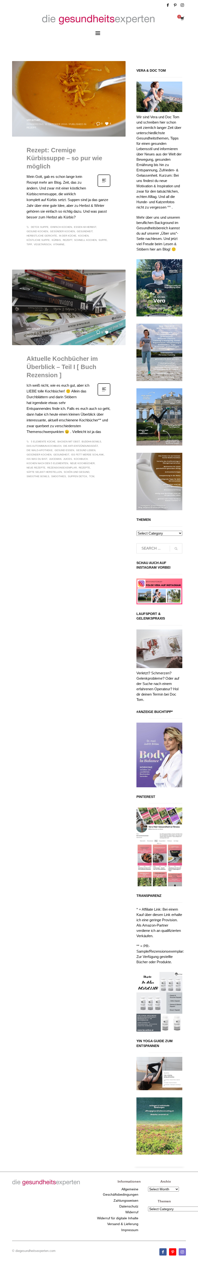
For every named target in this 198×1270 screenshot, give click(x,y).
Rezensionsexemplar (62, 467)
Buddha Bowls (91, 441)
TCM (91, 476)
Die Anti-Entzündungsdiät (80, 446)
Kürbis (56, 240)
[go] (176, 549)
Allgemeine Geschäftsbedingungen (120, 1191)
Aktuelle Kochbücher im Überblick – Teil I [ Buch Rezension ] (62, 367)
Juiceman (55, 459)
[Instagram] (182, 5)
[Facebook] (167, 5)
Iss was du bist (37, 459)
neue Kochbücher (82, 463)
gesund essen (64, 450)
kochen (83, 235)
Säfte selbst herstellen (44, 472)
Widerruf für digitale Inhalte (117, 1218)
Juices (67, 459)
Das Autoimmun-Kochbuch (44, 446)
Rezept (31, 127)
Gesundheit (84, 231)
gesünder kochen (62, 231)
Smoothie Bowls (38, 476)
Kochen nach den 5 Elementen (47, 463)
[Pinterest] (175, 5)
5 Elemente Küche (43, 441)
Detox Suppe (40, 227)
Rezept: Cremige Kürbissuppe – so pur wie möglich (64, 158)
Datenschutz (128, 1206)
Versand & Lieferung (122, 1224)
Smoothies (58, 476)
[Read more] (104, 186)
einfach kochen (61, 227)
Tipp (29, 244)
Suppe (103, 240)
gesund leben (85, 450)
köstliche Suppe (38, 240)
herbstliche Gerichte (42, 235)
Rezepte (84, 467)
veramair (33, 120)
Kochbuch (81, 459)
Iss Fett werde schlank (87, 454)
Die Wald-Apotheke (40, 450)
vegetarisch (42, 244)
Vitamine (58, 244)
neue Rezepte (36, 467)
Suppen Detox (77, 476)
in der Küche (67, 235)
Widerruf (131, 1212)
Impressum (129, 1230)
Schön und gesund (76, 472)
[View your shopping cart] (182, 19)
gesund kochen (37, 231)
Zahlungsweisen (125, 1200)
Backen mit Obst (68, 441)
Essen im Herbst (85, 227)
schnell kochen (85, 240)
